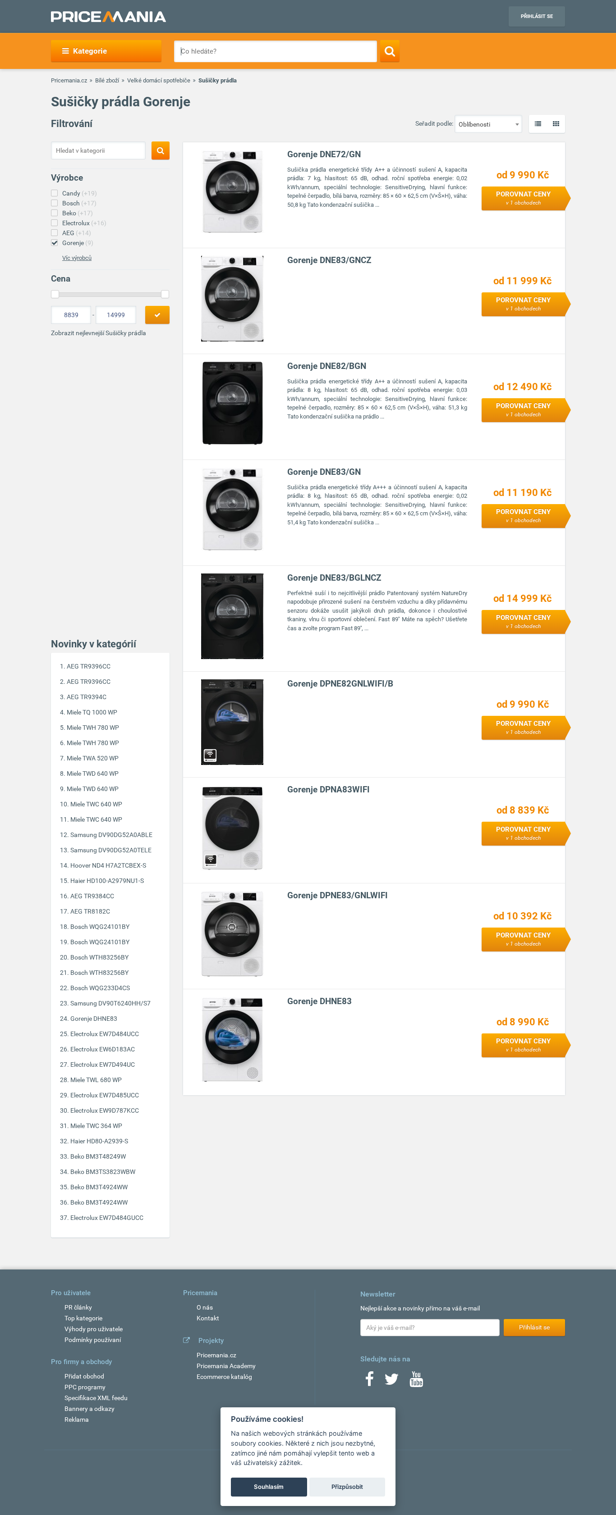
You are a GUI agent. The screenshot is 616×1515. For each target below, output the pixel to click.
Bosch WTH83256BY (99, 957)
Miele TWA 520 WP (93, 758)
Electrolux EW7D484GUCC (106, 1217)
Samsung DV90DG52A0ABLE (111, 834)
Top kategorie (83, 1318)
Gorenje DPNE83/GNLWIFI (337, 895)
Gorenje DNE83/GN (324, 472)
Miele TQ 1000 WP (92, 712)
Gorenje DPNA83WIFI (328, 789)
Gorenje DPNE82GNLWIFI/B (340, 683)
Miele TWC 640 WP (96, 804)
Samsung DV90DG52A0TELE (111, 850)
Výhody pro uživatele (93, 1329)
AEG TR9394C (86, 697)
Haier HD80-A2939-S (99, 1141)
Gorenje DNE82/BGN (326, 366)
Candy (79, 193)
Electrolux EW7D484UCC (104, 1033)
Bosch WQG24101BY (99, 926)
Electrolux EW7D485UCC (104, 1095)
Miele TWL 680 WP (96, 1079)
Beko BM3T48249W (98, 1156)
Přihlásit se (537, 16)
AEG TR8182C (90, 911)
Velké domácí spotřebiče (158, 80)
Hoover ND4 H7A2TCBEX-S (108, 865)
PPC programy (85, 1387)
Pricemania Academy (226, 1365)
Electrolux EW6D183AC (102, 1049)
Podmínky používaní (92, 1339)
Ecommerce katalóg (224, 1376)
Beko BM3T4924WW (99, 1187)
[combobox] (488, 124)
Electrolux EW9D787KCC (104, 1110)
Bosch (79, 203)
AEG (76, 233)
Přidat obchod (84, 1376)
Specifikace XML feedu (96, 1397)
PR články (78, 1307)
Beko (77, 213)
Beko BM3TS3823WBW (102, 1171)
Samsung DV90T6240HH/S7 (110, 1003)
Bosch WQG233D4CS (100, 988)
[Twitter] (392, 1382)
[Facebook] (369, 1382)
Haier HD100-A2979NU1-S (107, 880)
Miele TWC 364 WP (96, 1125)
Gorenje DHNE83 (93, 1018)
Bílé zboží (107, 80)
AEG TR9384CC (92, 896)
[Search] (390, 51)
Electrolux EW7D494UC (102, 1064)
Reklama (76, 1419)
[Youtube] (416, 1382)
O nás (205, 1307)
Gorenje (77, 242)
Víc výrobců (77, 258)
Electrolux (84, 223)
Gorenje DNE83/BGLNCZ (334, 578)
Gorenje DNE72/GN (324, 154)
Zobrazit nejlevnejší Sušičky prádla (98, 333)
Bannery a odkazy (89, 1408)
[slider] (55, 294)
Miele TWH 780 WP (93, 727)
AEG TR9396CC (88, 666)
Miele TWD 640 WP (93, 773)
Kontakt (208, 1318)
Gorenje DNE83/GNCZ (329, 260)
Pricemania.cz (69, 80)
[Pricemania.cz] (108, 16)
